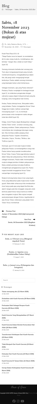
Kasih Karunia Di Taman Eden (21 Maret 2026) (18, 361)
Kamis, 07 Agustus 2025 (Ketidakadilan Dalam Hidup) (18, 253)
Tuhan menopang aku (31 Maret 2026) (15, 291)
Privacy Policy (32, 393)
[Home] (2, 9)
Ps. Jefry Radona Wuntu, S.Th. (16, 44)
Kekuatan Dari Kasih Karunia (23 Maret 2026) (18, 354)
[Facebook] (14, 401)
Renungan (27, 47)
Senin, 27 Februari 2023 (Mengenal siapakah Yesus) (18, 240)
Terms (18, 395)
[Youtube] (22, 401)
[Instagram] (18, 401)
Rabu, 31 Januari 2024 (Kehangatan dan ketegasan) (18, 266)
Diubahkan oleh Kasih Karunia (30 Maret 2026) (18, 298)
